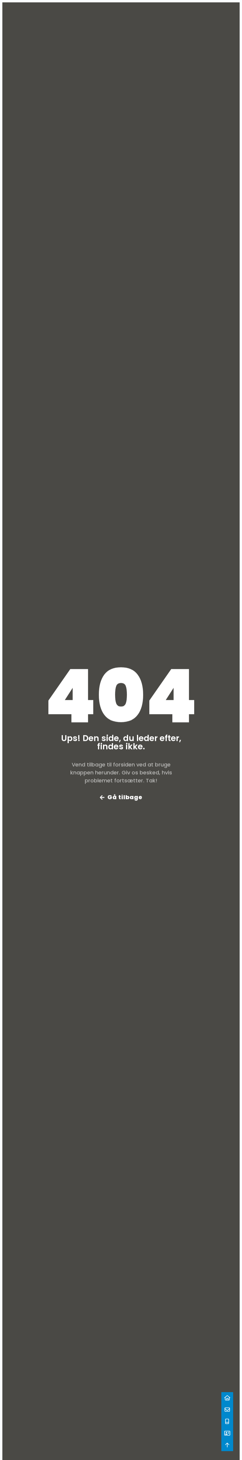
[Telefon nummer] (227, 1422)
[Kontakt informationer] (227, 1433)
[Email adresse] (227, 1410)
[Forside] (227, 1398)
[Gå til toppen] (227, 1445)
